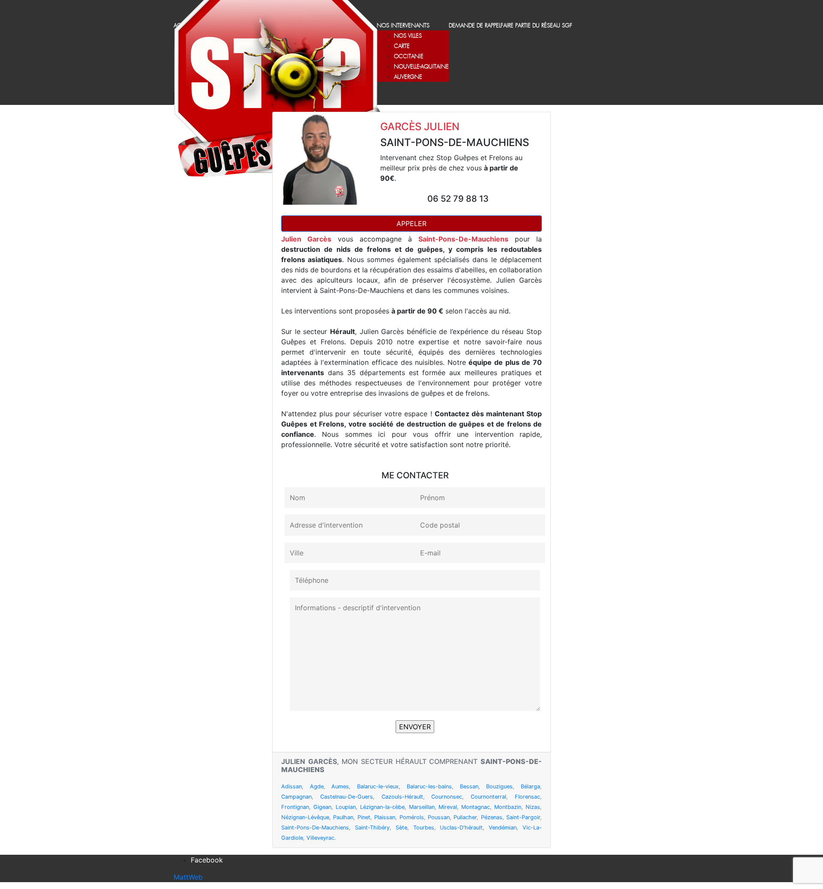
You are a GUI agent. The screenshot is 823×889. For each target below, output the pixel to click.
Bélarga (530, 786)
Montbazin (507, 807)
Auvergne (408, 77)
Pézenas (491, 817)
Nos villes (408, 36)
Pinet (363, 817)
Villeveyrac (320, 838)
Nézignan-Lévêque (305, 817)
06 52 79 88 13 (458, 199)
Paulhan (343, 817)
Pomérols (411, 817)
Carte (402, 46)
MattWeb (188, 877)
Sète (401, 827)
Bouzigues (499, 786)
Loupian (346, 807)
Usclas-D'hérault (461, 827)
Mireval (448, 807)
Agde (317, 786)
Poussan (439, 817)
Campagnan (296, 797)
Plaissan (384, 817)
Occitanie (409, 57)
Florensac (527, 797)
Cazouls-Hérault (402, 797)
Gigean (322, 807)
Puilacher (465, 817)
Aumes (340, 786)
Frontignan (295, 807)
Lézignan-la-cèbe (382, 807)
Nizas (533, 807)
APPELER (411, 223)
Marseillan (422, 807)
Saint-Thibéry (372, 827)
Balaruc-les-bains (429, 786)
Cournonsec (446, 797)
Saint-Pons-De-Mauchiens (315, 827)
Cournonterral (488, 797)
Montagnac (475, 807)
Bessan (469, 786)
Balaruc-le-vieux (378, 786)
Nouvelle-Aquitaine (421, 67)
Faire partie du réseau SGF (536, 26)
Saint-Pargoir (523, 817)
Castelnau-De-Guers (346, 797)
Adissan (291, 786)
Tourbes (423, 827)
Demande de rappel (475, 26)
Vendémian (503, 827)
